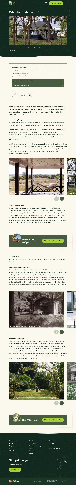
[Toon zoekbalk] (46, 3)
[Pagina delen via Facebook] (14, 95)
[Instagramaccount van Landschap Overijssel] (30, 95)
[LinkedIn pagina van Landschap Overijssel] (65, 461)
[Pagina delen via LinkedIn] (19, 95)
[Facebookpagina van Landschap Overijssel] (59, 461)
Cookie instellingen (54, 448)
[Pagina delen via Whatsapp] (24, 95)
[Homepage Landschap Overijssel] (15, 3)
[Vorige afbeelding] (57, 198)
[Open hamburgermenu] (66, 3)
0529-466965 (24, 73)
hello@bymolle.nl (23, 76)
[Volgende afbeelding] (62, 198)
